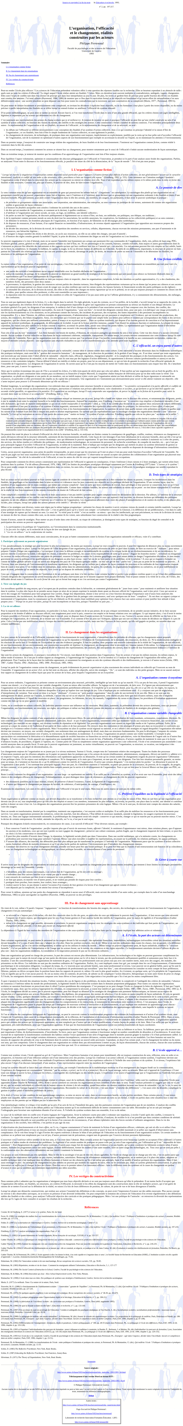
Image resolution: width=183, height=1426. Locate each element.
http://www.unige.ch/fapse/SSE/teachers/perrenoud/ (91, 1413)
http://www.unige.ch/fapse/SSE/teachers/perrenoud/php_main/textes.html (91, 1405)
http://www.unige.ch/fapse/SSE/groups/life (91, 1422)
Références (10, 84)
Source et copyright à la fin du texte (76, 2)
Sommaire (91, 1361)
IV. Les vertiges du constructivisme (19, 79)
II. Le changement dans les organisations (22, 71)
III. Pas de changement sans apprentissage (22, 75)
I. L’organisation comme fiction (18, 67)
